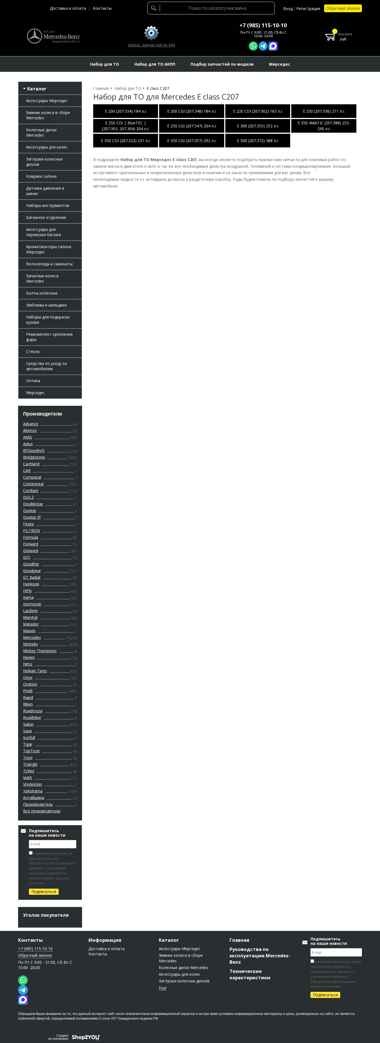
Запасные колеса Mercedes (42, 278)
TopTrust (31, 750)
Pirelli (28, 690)
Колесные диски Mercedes (41, 132)
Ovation (30, 684)
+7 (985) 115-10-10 (263, 25)
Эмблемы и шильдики (46, 305)
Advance (30, 423)
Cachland (31, 463)
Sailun (28, 724)
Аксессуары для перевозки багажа (43, 232)
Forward (30, 544)
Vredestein (32, 784)
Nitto (27, 664)
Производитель (38, 804)
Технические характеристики (250, 974)
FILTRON (31, 530)
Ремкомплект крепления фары (49, 337)
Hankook (31, 584)
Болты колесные (42, 293)
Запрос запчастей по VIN (151, 45)
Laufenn (30, 610)
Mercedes (32, 637)
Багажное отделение (46, 217)
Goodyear (32, 570)
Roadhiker (32, 717)
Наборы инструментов (47, 205)
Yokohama (33, 791)
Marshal (30, 617)
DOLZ (28, 497)
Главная (239, 940)
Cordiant (30, 490)
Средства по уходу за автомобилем (46, 366)
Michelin (30, 644)
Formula (30, 537)
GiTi (26, 557)
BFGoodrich (34, 450)
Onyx (27, 677)
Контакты (102, 8)
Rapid (28, 697)
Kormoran (32, 604)
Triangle (30, 764)
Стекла (33, 351)
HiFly (27, 590)
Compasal (32, 477)
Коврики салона (41, 176)
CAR (27, 470)
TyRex (28, 770)
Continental (33, 483)
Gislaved (30, 550)
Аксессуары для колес (47, 147)
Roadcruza (32, 710)
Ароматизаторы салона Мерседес (48, 249)
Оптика (33, 380)
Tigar (27, 744)
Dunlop (29, 510)
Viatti (27, 777)
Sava (27, 730)
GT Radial (31, 577)
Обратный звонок (343, 8)
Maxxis (29, 630)
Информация (104, 940)
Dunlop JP (32, 517)
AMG (27, 437)
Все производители (41, 811)
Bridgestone (34, 457)
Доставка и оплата (68, 8)
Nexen (29, 657)
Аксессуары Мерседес (47, 100)
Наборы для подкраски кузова (48, 319)
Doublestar (33, 503)
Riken (28, 704)
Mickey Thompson (39, 650)
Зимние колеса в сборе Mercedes (48, 115)
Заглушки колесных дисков (44, 161)
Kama (28, 597)
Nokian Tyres (35, 670)
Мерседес (35, 392)
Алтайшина (33, 797)
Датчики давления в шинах (45, 191)
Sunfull (29, 737)
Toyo (28, 757)
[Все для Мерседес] (53, 36)
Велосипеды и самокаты (49, 263)
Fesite (28, 524)
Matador (31, 624)
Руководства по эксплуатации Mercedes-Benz (260, 955)
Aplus (28, 443)
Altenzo (30, 430)
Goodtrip (31, 564)
